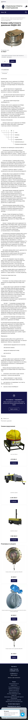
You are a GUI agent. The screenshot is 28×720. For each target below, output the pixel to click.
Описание (4, 73)
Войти (4, 1)
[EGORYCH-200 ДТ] (14, 517)
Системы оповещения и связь (14, 693)
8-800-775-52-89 (14, 669)
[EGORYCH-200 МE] (14, 479)
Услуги (14, 681)
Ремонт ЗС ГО (14, 685)
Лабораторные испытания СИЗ (14, 699)
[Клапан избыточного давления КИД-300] (14, 635)
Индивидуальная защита (14, 706)
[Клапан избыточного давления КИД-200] (14, 558)
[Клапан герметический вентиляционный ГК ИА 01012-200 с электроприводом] (14, 596)
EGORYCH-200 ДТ (14, 530)
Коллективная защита (14, 704)
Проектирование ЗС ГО (14, 692)
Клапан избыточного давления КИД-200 (14, 571)
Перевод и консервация (14, 688)
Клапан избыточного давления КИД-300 (14, 648)
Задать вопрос (14, 409)
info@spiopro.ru (14, 673)
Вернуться (6, 418)
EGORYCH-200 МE (13, 492)
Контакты (14, 666)
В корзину (14, 463)
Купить (14, 580)
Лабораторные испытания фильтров (14, 701)
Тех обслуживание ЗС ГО (14, 687)
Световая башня (14, 454)
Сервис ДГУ (14, 695)
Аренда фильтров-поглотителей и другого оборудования (14, 697)
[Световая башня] (14, 440)
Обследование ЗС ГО (14, 683)
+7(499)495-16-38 (14, 671)
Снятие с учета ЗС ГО (14, 690)
